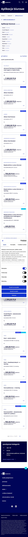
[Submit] (19, 2)
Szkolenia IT (10, 15)
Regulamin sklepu (4, 517)
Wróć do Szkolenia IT (9, 19)
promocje (4, 481)
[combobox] (19, 2)
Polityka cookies (15, 515)
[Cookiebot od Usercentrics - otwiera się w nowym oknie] (20, 241)
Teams (3, 45)
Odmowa (14, 295)
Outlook (4, 36)
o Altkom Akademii (7, 493)
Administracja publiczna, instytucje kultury (16, 454)
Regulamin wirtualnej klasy (5, 515)
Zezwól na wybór (14, 291)
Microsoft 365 (5, 34)
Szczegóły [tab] (12, 244)
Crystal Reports (5, 30)
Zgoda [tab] (4, 244)
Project (3, 41)
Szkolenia (3, 15)
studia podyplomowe (7, 477)
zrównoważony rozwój (8, 497)
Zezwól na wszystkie (14, 287)
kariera (4, 501)
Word (3, 50)
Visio (3, 48)
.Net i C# (9, 447)
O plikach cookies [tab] (22, 244)
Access (8, 450)
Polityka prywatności (23, 515)
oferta (3, 489)
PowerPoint (4, 39)
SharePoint (4, 43)
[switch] (24, 273)
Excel (3, 32)
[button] (5, 2)
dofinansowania (6, 485)
